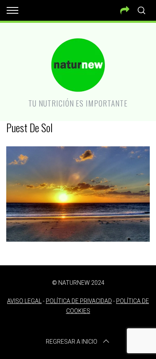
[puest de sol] (78, 238)
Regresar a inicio (71, 341)
